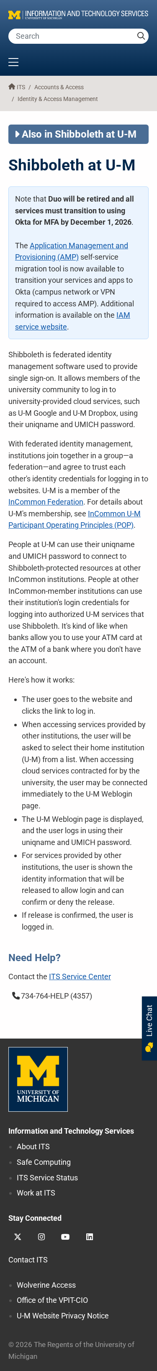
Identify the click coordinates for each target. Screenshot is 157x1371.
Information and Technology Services (71, 1131)
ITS (21, 87)
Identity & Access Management (58, 99)
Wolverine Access (46, 1285)
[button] (78, 63)
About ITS (33, 1146)
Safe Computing (44, 1162)
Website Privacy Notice (63, 1315)
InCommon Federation (45, 501)
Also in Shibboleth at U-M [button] (79, 134)
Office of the (52, 1300)
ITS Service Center (80, 976)
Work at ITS (36, 1192)
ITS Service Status (47, 1177)
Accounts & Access (59, 87)
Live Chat (149, 1021)
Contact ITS (28, 1259)
